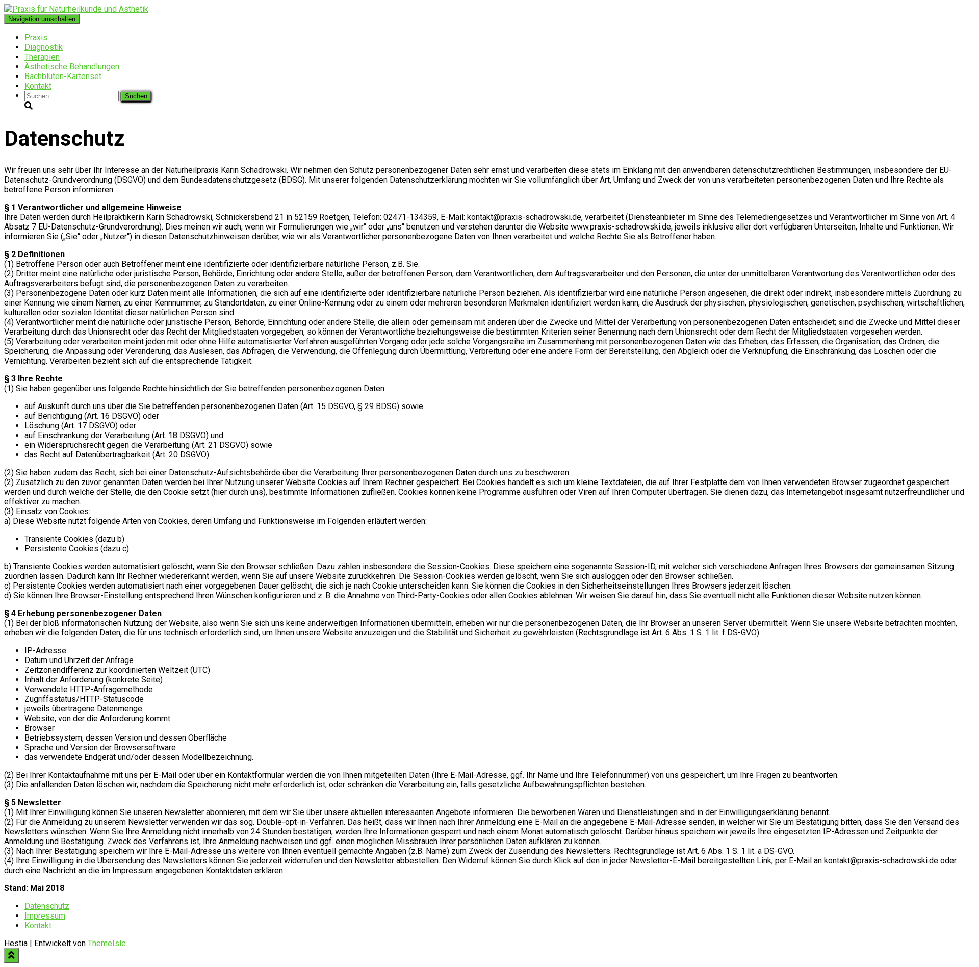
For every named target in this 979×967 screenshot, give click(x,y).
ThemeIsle (107, 943)
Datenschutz (46, 906)
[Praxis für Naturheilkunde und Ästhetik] (76, 9)
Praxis (35, 37)
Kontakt (37, 86)
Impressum (44, 916)
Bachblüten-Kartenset (62, 76)
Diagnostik (43, 47)
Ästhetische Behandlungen (71, 66)
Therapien (42, 57)
